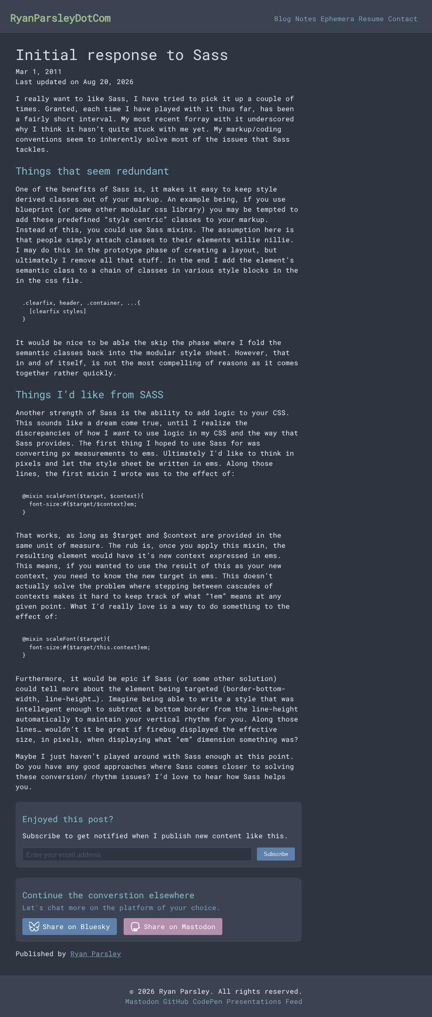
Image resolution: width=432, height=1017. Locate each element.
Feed (294, 1001)
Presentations (254, 1001)
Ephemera (337, 18)
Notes (305, 18)
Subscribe (276, 854)
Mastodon (142, 1001)
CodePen (207, 1001)
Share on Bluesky (76, 926)
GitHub (176, 1001)
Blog (282, 18)
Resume (371, 18)
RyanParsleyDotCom (60, 18)
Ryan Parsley (95, 953)
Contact (403, 18)
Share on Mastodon (180, 926)
